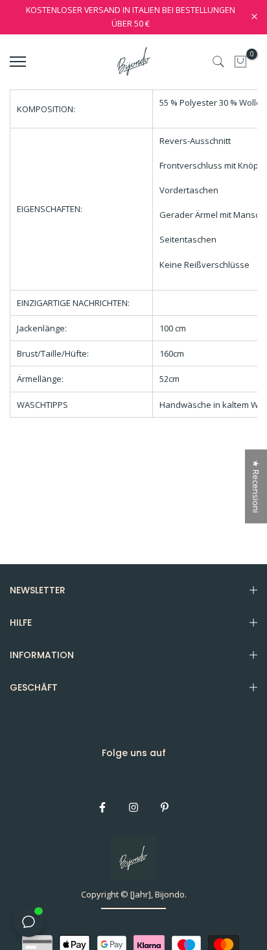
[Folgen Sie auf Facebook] (102, 807)
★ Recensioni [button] (256, 486)
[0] (240, 61)
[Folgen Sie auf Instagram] (133, 807)
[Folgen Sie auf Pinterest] (165, 807)
